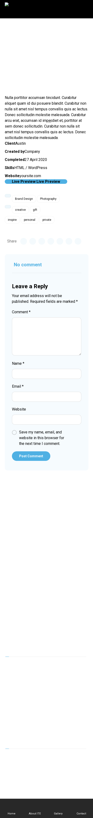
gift (35, 209)
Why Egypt (18, 703)
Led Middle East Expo (27, 680)
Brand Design (24, 199)
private (46, 219)
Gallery (15, 726)
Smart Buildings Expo (27, 688)
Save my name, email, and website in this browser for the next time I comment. (41, 438)
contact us (17, 734)
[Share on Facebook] (23, 241)
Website (19, 409)
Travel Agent (19, 711)
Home (14, 665)
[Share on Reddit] (50, 241)
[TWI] (21, 758)
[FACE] (12, 758)
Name (18, 363)
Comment (21, 312)
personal (29, 219)
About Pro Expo (22, 673)
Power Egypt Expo (24, 696)
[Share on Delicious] (60, 241)
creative (20, 209)
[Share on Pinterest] (41, 241)
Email (18, 386)
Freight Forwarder (24, 718)
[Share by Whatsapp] (69, 241)
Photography (48, 199)
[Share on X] (32, 241)
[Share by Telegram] (78, 241)
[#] (31, 758)
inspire (12, 219)
